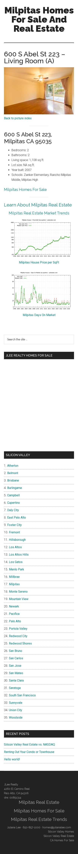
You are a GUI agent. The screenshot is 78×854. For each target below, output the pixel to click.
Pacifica (14, 614)
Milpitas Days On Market (39, 315)
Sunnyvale (15, 703)
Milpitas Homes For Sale (25, 189)
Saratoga (15, 688)
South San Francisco (22, 695)
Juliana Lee (14, 827)
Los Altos (15, 547)
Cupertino (13, 502)
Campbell (13, 495)
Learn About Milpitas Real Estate (38, 205)
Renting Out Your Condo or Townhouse (29, 752)
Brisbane (13, 480)
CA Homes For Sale (62, 840)
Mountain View (18, 599)
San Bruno (15, 651)
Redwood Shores (20, 643)
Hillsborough (17, 540)
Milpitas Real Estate (39, 802)
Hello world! (12, 759)
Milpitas (14, 584)
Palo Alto (15, 621)
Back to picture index (18, 118)
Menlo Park (16, 569)
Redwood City (18, 636)
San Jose (15, 665)
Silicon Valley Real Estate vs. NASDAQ (29, 744)
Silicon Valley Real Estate (59, 835)
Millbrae (14, 577)
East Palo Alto (16, 517)
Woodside (16, 717)
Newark (14, 606)
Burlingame (14, 488)
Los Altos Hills (19, 554)
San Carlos (16, 658)
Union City (15, 710)
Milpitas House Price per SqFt (39, 262)
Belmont (12, 473)
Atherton (12, 465)
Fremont (14, 532)
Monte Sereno (18, 591)
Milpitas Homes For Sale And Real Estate (39, 19)
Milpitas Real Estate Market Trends (39, 213)
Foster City (14, 525)
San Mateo (16, 673)
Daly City (13, 510)
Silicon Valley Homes (61, 831)
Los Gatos (16, 562)
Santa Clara (16, 680)
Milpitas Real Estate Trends (39, 819)
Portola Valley (18, 628)
